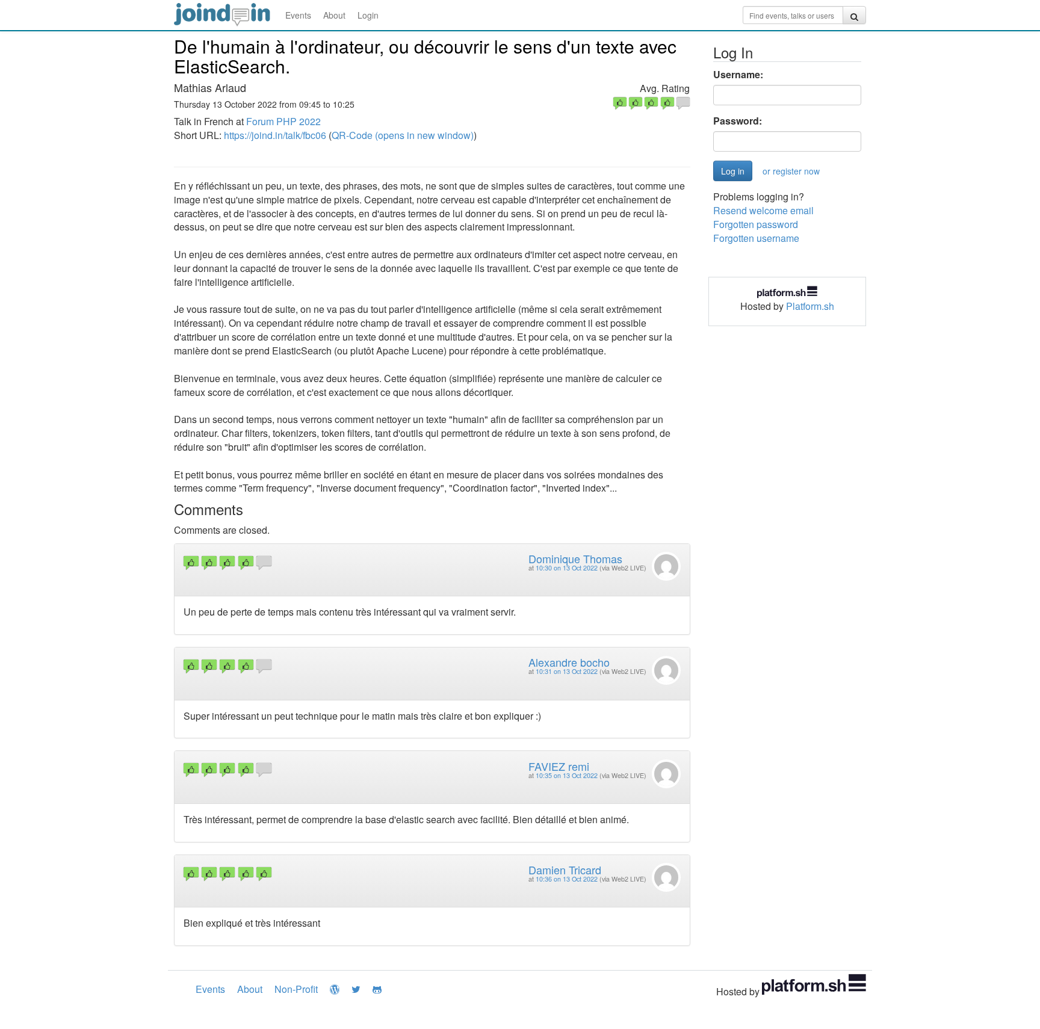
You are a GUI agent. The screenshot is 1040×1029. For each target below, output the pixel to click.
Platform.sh (810, 306)
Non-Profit (296, 989)
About (334, 15)
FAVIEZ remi (558, 766)
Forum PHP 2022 (283, 121)
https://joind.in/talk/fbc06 (275, 135)
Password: (737, 121)
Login (368, 15)
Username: (738, 74)
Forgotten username (756, 238)
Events (298, 15)
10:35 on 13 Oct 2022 (567, 775)
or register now (791, 171)
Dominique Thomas (575, 558)
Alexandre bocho (569, 662)
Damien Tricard (564, 869)
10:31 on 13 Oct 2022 (567, 671)
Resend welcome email (763, 210)
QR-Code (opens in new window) (403, 135)
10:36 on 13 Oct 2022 (567, 878)
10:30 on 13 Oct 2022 (567, 567)
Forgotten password (755, 224)
